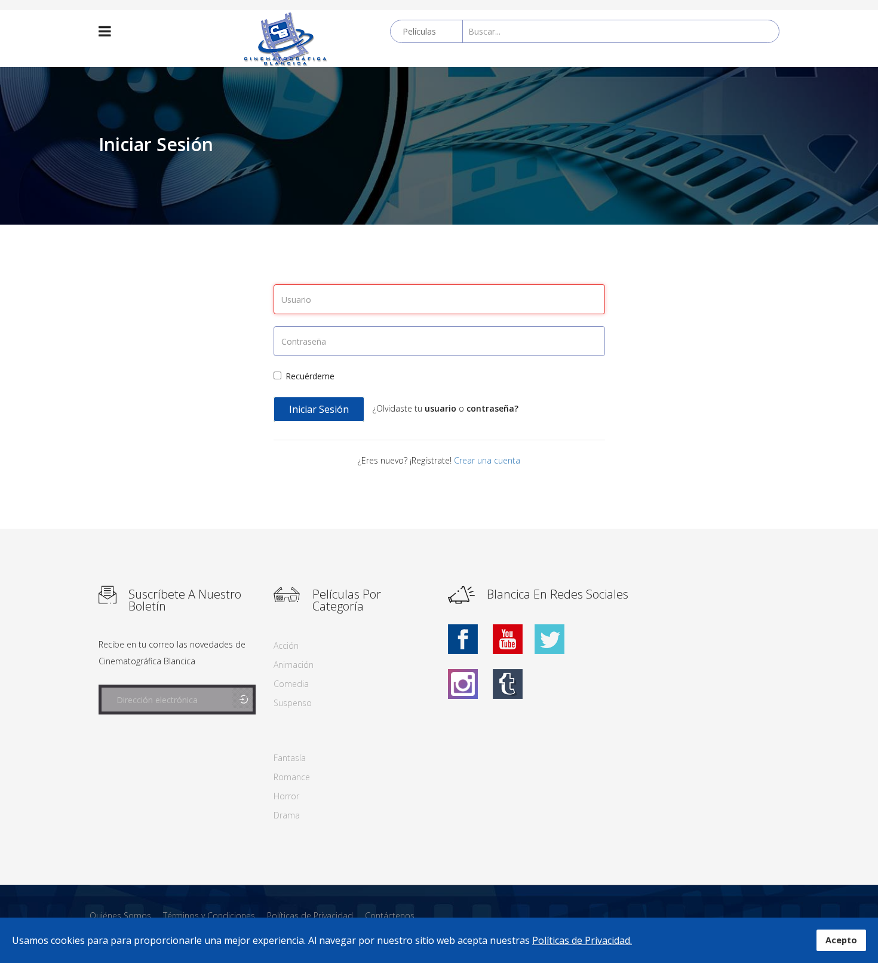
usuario (442, 408)
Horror (286, 796)
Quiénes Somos (120, 915)
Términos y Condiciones (209, 915)
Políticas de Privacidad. (582, 940)
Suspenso (293, 703)
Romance (292, 777)
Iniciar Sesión (319, 409)
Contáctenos (390, 915)
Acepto (841, 940)
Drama (287, 815)
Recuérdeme (309, 376)
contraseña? (492, 408)
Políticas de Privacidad (310, 915)
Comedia (291, 683)
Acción (286, 645)
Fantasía (290, 757)
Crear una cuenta (487, 460)
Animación (294, 664)
